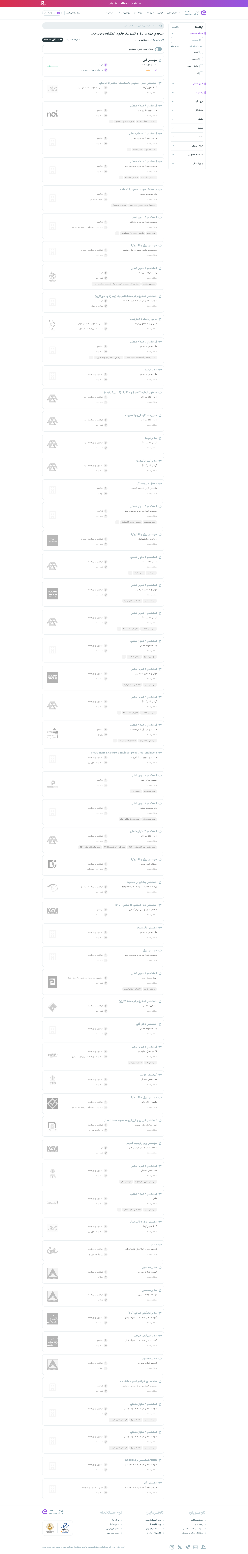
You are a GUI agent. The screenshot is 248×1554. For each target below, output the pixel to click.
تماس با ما (114, 1524)
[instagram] (171, 1547)
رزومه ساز (138, 12)
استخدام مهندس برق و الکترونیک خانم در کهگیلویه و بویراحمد (127, 34)
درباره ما (115, 1520)
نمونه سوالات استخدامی (193, 1528)
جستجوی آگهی (173, 12)
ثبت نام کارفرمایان (153, 1528)
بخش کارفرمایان (73, 12)
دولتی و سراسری (156, 12)
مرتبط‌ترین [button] (144, 40)
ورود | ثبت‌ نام (50, 12)
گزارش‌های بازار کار (153, 1533)
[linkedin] (195, 1547)
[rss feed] (203, 1547)
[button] (187, 51)
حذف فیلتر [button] (175, 46)
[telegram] (187, 1547)
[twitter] (179, 1547)
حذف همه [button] (175, 27)
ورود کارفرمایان (155, 1524)
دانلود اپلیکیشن (112, 1528)
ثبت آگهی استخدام (52, 39)
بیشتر (110, 12)
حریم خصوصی (113, 1533)
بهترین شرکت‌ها (123, 12)
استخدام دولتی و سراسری (192, 1533)
